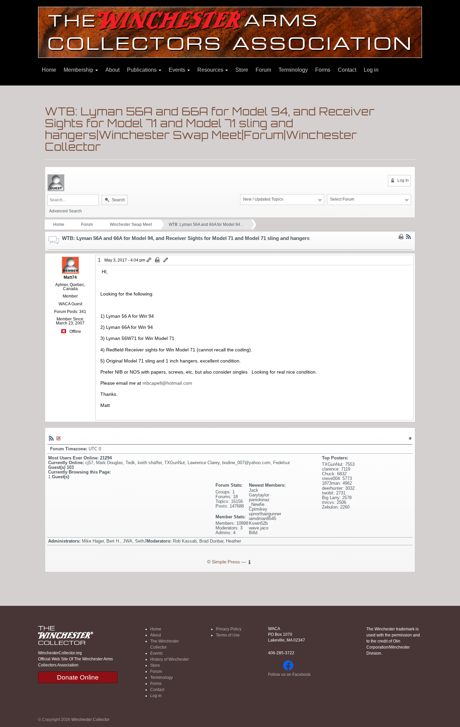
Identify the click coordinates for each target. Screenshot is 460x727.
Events (178, 70)
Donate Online (78, 677)
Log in (371, 70)
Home (49, 70)
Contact (347, 70)
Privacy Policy (228, 629)
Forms (322, 70)
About (112, 70)
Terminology (293, 70)
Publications (142, 70)
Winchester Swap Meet (131, 224)
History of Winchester (169, 659)
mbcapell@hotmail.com (167, 383)
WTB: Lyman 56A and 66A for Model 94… (206, 224)
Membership (79, 70)
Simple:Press (226, 561)
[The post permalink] (149, 260)
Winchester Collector (90, 719)
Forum (263, 70)
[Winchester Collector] (230, 32)
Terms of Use (228, 635)
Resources (211, 70)
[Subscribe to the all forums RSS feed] (51, 438)
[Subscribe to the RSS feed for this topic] (408, 236)
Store (241, 70)
